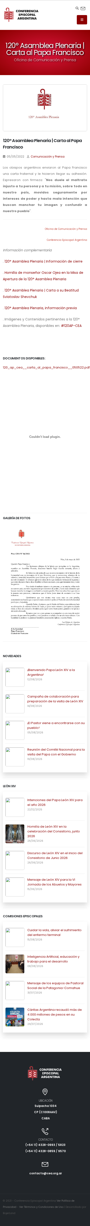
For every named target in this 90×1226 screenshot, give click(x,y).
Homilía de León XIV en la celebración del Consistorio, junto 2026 (53, 831)
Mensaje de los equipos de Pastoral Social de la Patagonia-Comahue (55, 985)
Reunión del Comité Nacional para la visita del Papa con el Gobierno (56, 752)
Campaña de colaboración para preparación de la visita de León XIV (55, 699)
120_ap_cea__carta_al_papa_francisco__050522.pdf (46, 367)
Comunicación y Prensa (48, 157)
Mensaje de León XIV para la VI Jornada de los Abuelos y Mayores (54, 882)
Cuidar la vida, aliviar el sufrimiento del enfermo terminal (54, 932)
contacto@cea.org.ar (45, 1173)
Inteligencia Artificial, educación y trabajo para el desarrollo (53, 959)
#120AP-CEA (71, 325)
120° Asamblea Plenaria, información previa (41, 308)
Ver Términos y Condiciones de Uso (41, 1207)
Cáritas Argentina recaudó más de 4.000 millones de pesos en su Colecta (54, 1014)
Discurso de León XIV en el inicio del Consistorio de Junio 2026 (55, 855)
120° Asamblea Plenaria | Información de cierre (44, 261)
